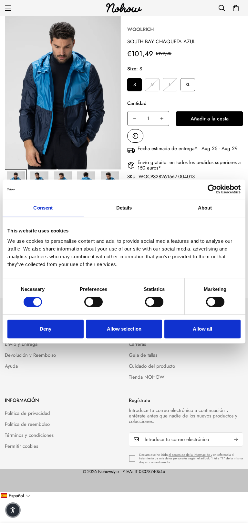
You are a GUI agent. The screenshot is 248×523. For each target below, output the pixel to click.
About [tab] (205, 207)
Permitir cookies (21, 446)
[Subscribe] (236, 439)
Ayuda (11, 366)
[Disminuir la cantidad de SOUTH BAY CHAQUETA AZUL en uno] (135, 118)
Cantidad (137, 103)
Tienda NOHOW (146, 377)
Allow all (202, 329)
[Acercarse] (107, 29)
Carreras (137, 344)
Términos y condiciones (29, 435)
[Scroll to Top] (235, 487)
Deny (45, 329)
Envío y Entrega (21, 344)
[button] (235, 8)
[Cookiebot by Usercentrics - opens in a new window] (212, 189)
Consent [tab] (43, 207)
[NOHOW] (124, 8)
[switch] (93, 302)
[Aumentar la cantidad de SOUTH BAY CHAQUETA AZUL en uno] (162, 118)
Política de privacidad (27, 413)
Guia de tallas (143, 355)
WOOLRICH (140, 29)
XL (187, 84)
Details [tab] (124, 207)
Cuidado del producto (152, 366)
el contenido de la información (190, 454)
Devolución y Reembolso (30, 355)
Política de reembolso (27, 424)
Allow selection (124, 329)
